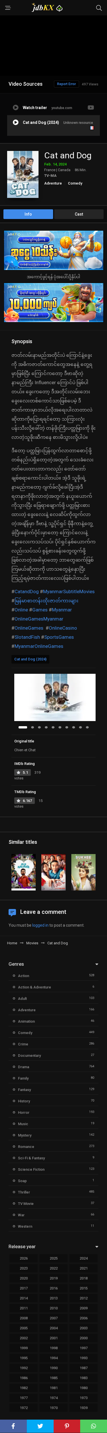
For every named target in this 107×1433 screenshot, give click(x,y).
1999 (24, 1348)
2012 (84, 1298)
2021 (84, 1268)
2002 (24, 1338)
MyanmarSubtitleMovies (69, 591)
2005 (24, 1328)
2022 (54, 1268)
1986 (24, 1378)
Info (28, 214)
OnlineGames (29, 628)
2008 (24, 1318)
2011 (24, 1308)
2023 (24, 1268)
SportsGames (59, 637)
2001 (54, 1338)
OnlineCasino (63, 628)
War (21, 1215)
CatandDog (27, 591)
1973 (84, 1398)
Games (40, 610)
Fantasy (24, 1090)
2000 (84, 1338)
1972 (24, 1408)
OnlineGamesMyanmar (39, 619)
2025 (54, 1258)
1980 (84, 1388)
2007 (54, 1318)
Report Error (66, 84)
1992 (24, 1368)
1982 (24, 1388)
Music (23, 1124)
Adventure (53, 183)
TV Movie (26, 1203)
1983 (84, 1378)
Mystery (24, 1135)
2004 (54, 1328)
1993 (84, 1358)
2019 (54, 1278)
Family (23, 1078)
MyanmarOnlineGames (39, 646)
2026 (24, 1258)
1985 (54, 1378)
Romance (26, 1147)
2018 (84, 1278)
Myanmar (62, 610)
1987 (84, 1368)
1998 (54, 1348)
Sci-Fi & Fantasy (31, 1158)
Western (25, 1226)
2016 (54, 1288)
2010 (54, 1308)
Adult (22, 998)
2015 (84, 1288)
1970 (54, 1408)
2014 (24, 1298)
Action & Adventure (34, 987)
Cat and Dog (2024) (30, 659)
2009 (84, 1308)
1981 (54, 1388)
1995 (24, 1358)
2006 (84, 1318)
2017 (24, 1288)
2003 (84, 1328)
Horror (23, 1112)
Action (23, 976)
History (24, 1101)
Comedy (75, 183)
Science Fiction (31, 1169)
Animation (26, 1021)
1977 (24, 1398)
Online (21, 610)
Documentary (29, 1055)
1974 (54, 1398)
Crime (23, 1044)
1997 (84, 1348)
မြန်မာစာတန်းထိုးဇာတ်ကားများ (46, 600)
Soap (22, 1181)
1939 (84, 1408)
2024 (84, 1258)
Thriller (24, 1192)
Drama (23, 1067)
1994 (54, 1358)
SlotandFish (27, 637)
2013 (54, 1298)
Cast (79, 214)
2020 (24, 1278)
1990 (54, 1368)
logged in (40, 925)
